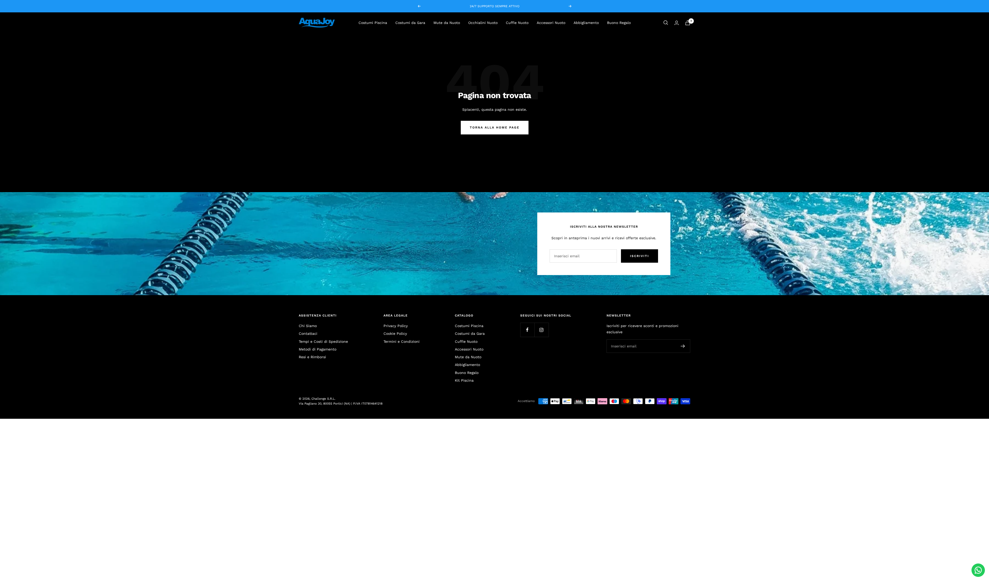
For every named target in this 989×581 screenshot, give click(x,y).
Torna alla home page (494, 127)
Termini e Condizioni (401, 341)
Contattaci (308, 333)
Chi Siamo (308, 326)
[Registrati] (683, 346)
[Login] (676, 23)
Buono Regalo (619, 23)
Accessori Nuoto (551, 23)
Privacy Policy (395, 326)
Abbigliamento (586, 23)
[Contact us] (978, 570)
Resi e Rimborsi (312, 357)
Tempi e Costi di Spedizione (323, 341)
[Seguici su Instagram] (541, 330)
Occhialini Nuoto (483, 23)
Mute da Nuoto (446, 23)
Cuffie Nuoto (517, 23)
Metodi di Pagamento (317, 349)
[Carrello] (687, 22)
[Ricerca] (665, 22)
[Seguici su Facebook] (527, 330)
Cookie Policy (395, 333)
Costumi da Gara (410, 23)
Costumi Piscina (373, 23)
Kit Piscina (464, 380)
